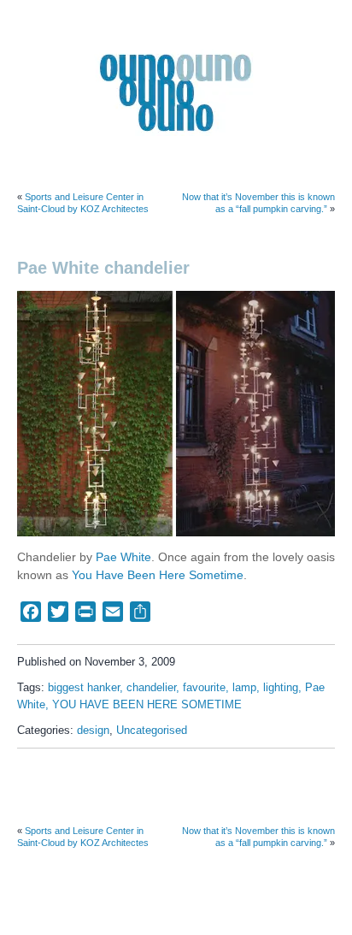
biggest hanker (84, 688)
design (93, 731)
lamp (244, 688)
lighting (280, 688)
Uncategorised (151, 731)
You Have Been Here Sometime (157, 575)
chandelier (151, 688)
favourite (204, 688)
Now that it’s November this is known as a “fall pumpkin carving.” (258, 203)
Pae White (123, 557)
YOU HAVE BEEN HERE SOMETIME (147, 705)
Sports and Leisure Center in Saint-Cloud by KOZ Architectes (83, 203)
